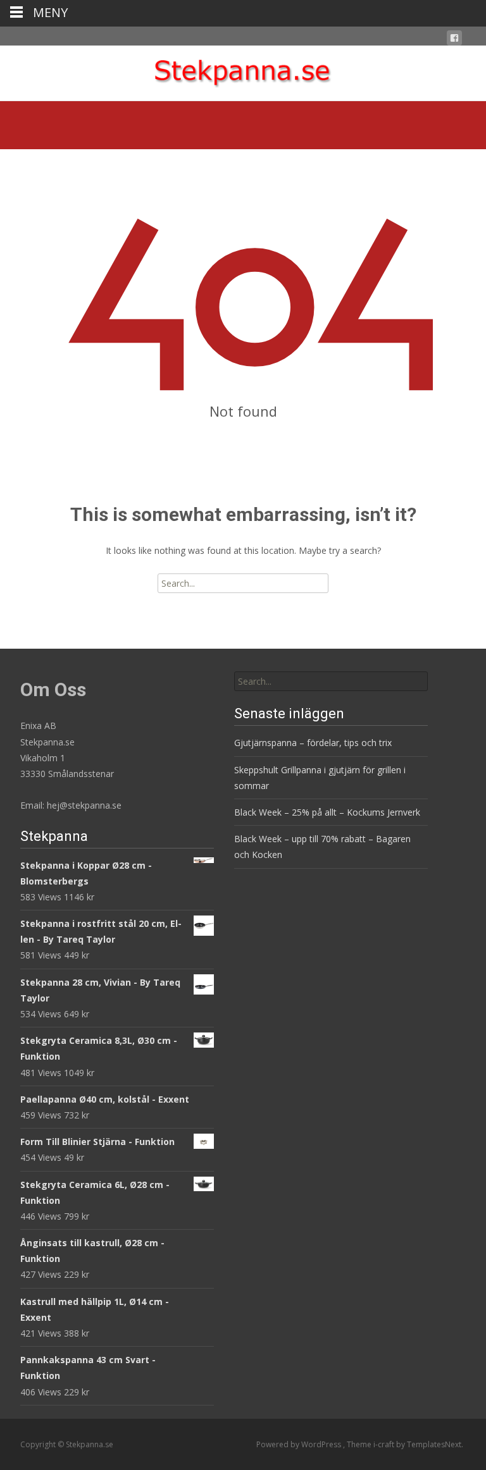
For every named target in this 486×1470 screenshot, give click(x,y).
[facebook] (454, 40)
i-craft (384, 1444)
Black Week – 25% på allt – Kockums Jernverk (327, 812)
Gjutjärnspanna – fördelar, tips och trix (313, 743)
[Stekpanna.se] (243, 71)
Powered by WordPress (299, 1444)
